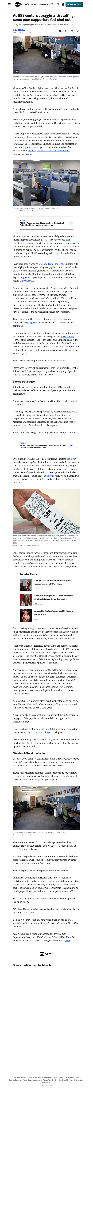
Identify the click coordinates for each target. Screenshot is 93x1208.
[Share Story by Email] (72, 31)
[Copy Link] (78, 31)
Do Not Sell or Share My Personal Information (67, 1080)
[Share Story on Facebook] (59, 31)
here (67, 940)
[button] (9, 4)
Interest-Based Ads (15, 1080)
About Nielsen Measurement (32, 1080)
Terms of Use (47, 1080)
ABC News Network (20, 1077)
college (46, 732)
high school (32, 732)
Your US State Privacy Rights (47, 1077)
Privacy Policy (32, 1077)
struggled (31, 322)
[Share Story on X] (65, 31)
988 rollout (48, 475)
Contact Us (46, 1083)
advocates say (67, 336)
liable (69, 458)
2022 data (55, 253)
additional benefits (53, 263)
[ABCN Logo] (22, 4)
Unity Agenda (27, 280)
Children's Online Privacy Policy (68, 1077)
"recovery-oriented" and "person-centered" (49, 150)
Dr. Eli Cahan (20, 30)
